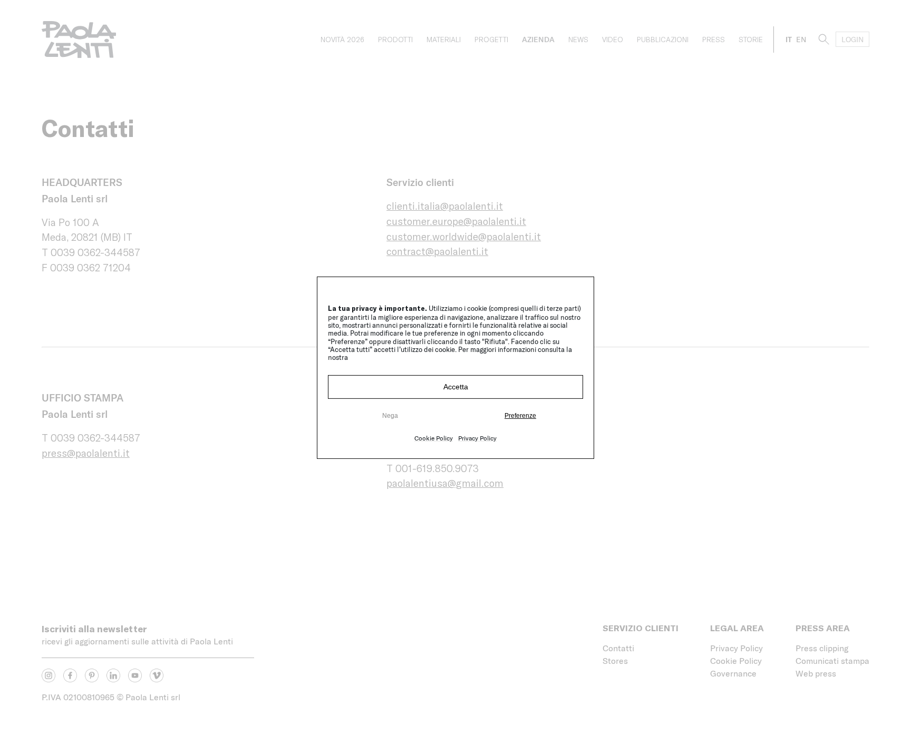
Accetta (455, 387)
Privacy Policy (477, 438)
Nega (390, 415)
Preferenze (520, 415)
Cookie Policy (433, 438)
